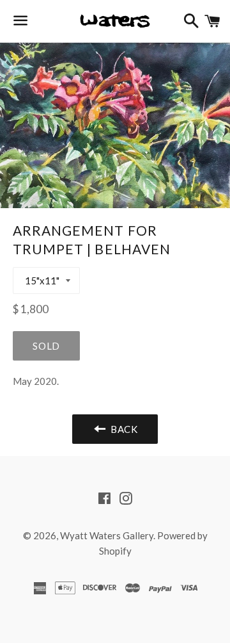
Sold (46, 346)
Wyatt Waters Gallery (106, 535)
